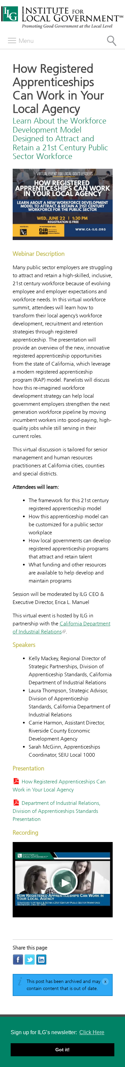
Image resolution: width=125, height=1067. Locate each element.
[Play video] (63, 879)
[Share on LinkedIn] (41, 959)
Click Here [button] (91, 1032)
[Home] (62, 27)
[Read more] (63, 205)
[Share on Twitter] (29, 959)
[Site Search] (111, 40)
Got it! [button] (62, 1049)
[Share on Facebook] (18, 959)
